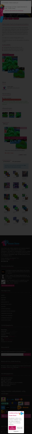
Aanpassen (16, 431)
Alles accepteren (12, 428)
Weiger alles (19, 427)
